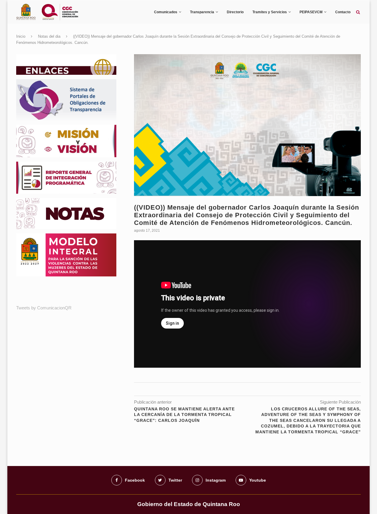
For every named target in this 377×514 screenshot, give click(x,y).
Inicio (20, 36)
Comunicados (165, 12)
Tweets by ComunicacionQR (44, 307)
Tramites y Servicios (269, 12)
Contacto (342, 12)
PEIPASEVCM (311, 12)
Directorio (235, 12)
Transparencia (202, 12)
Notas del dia (49, 36)
